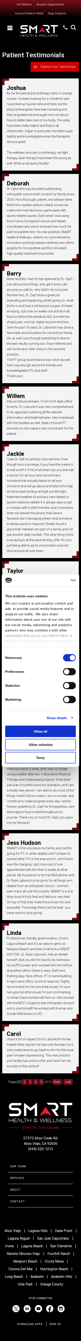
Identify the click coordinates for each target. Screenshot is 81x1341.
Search (73, 27)
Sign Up (55, 1324)
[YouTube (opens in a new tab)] (38, 1308)
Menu (10, 28)
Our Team (18, 1166)
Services (17, 1178)
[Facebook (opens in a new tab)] (49, 1308)
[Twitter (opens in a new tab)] (16, 1308)
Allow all (40, 731)
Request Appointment (50, 4)
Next (57, 1082)
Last (68, 1082)
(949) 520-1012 (65, 32)
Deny (40, 758)
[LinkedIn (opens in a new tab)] (27, 1308)
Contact (17, 1201)
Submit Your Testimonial (57, 67)
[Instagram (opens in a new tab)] (61, 1308)
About (15, 1189)
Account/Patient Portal (30, 13)
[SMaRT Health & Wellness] (40, 31)
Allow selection (41, 744)
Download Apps (30, 1324)
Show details (57, 718)
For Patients (24, 4)
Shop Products (57, 13)
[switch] (69, 671)
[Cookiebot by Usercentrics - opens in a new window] (57, 580)
